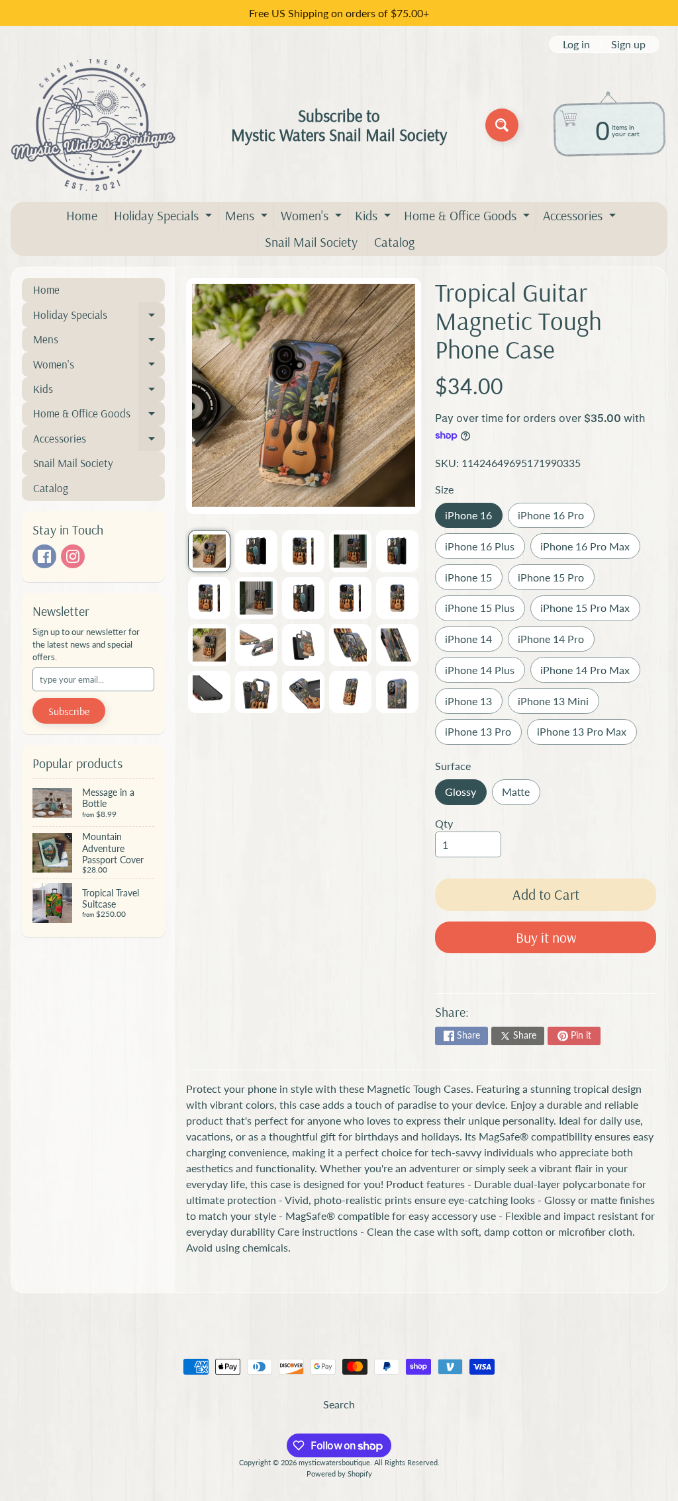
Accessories (581, 218)
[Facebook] (44, 556)
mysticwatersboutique (334, 1462)
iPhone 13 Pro (483, 734)
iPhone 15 (473, 580)
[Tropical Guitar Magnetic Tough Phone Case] (209, 551)
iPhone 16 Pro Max (590, 549)
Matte (521, 794)
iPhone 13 (473, 704)
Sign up (628, 44)
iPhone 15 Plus (484, 611)
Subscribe (68, 711)
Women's (313, 218)
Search (339, 1404)
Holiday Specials (164, 218)
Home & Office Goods (468, 218)
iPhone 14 (473, 642)
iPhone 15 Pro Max (590, 611)
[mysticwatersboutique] (93, 125)
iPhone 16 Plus (484, 549)
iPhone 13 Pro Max (586, 734)
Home (81, 215)
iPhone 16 (473, 518)
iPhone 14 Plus (484, 673)
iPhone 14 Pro (556, 642)
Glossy (465, 794)
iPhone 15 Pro (556, 580)
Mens (248, 218)
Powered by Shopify (339, 1473)
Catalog (394, 242)
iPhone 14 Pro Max (590, 673)
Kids (374, 218)
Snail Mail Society (311, 242)
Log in (576, 44)
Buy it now (546, 937)
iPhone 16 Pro (556, 518)
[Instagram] (73, 556)
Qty (444, 823)
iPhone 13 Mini (558, 704)
